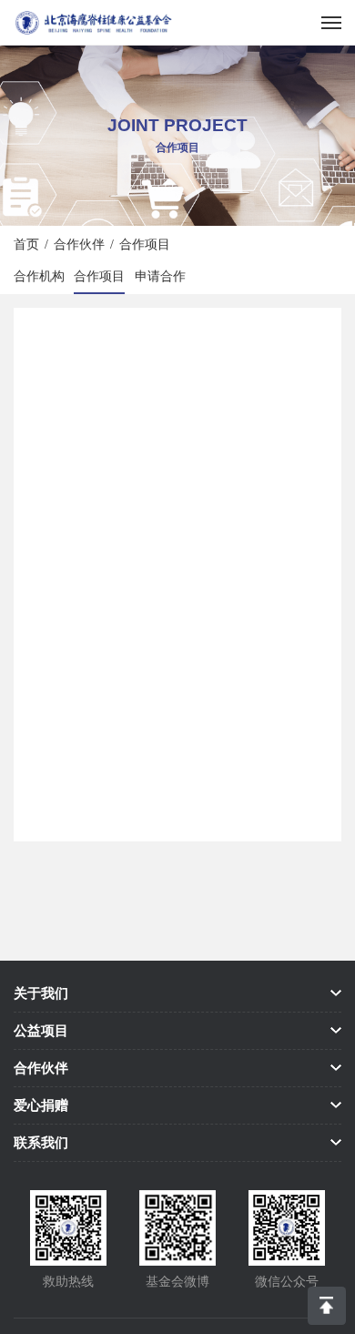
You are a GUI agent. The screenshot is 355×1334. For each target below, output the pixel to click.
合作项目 (99, 276)
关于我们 (41, 993)
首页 (26, 244)
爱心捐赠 (41, 1105)
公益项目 (41, 1030)
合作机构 (39, 276)
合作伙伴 (79, 244)
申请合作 (160, 276)
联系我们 (41, 1142)
